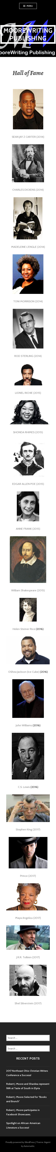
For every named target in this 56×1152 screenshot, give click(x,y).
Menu (30, 6)
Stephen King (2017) (28, 829)
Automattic (29, 1146)
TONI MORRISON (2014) (28, 301)
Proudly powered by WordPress (20, 1142)
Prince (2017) (28, 876)
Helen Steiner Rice (24, 629)
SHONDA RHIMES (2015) (28, 432)
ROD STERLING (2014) (28, 356)
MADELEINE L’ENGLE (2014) (28, 247)
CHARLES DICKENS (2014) (28, 189)
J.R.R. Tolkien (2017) (28, 957)
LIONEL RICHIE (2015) (28, 393)
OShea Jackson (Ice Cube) (23, 672)
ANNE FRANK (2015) (28, 528)
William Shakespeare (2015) (28, 590)
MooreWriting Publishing (28, 34)
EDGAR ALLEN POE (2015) (28, 484)
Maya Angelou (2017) (28, 918)
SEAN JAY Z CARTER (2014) (28, 137)
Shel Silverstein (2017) (28, 1003)
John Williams (24, 725)
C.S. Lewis (24, 787)
